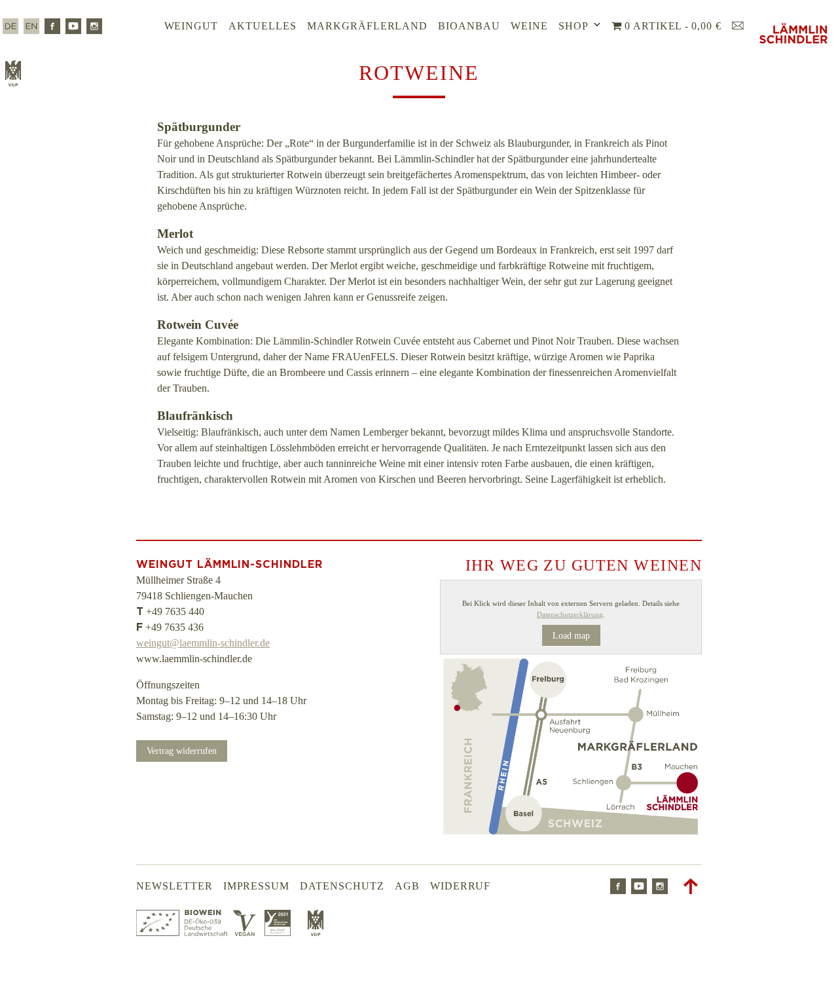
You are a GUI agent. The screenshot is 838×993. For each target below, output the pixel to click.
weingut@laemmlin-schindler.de (203, 642)
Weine (529, 25)
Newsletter (174, 885)
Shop (573, 25)
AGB (407, 885)
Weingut (191, 25)
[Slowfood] (281, 932)
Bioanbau (469, 25)
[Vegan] (246, 932)
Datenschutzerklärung (570, 614)
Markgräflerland (367, 25)
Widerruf (460, 885)
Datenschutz (342, 885)
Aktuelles (262, 25)
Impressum (256, 885)
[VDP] (315, 932)
